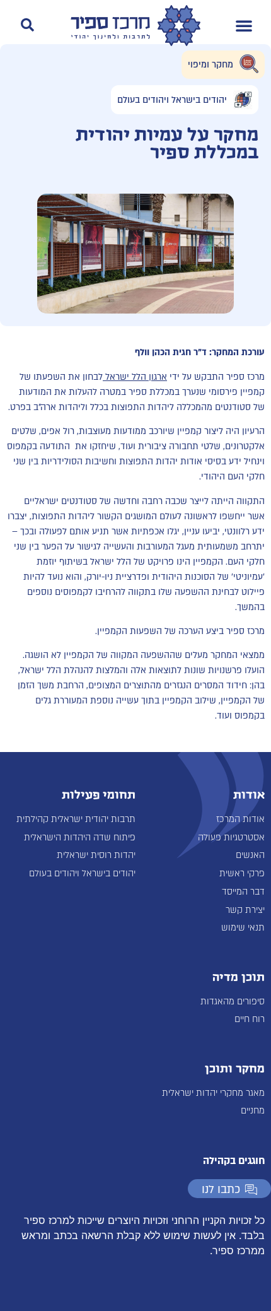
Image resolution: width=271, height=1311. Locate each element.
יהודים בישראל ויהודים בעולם (172, 100)
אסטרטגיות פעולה (231, 838)
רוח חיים (249, 1019)
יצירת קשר (245, 910)
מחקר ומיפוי (210, 65)
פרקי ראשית (242, 873)
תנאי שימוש (243, 928)
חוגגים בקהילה (234, 1161)
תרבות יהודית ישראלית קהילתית (76, 819)
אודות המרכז (240, 819)
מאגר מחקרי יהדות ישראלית (213, 1093)
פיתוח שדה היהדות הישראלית (80, 838)
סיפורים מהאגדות (232, 1002)
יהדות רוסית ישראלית (96, 855)
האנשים (250, 855)
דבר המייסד (243, 892)
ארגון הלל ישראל (135, 377)
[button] (244, 25)
